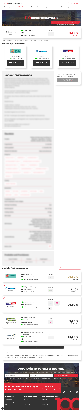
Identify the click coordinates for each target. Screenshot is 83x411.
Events (32, 7)
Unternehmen (8, 399)
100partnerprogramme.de (8, 40)
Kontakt (25, 399)
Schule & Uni (32, 40)
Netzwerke (40, 7)
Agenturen (48, 7)
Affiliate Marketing (9, 402)
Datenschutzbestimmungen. (67, 378)
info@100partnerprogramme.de (52, 389)
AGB (25, 402)
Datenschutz (27, 404)
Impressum (26, 407)
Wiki (6, 404)
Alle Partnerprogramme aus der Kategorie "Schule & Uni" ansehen (40, 347)
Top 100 (21, 7)
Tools (62, 7)
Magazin (69, 7)
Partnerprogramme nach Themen (21, 40)
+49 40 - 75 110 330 (48, 386)
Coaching (56, 7)
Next (80, 58)
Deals (27, 7)
